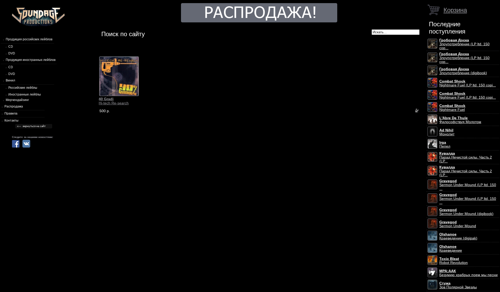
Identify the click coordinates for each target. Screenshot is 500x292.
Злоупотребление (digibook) (463, 71)
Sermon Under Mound (457, 224)
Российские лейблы (22, 88)
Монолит (446, 132)
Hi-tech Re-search (114, 101)
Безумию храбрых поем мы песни (468, 273)
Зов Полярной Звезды (458, 285)
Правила (10, 113)
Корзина (455, 10)
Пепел (444, 144)
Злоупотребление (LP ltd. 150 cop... (464, 44)
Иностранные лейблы (24, 94)
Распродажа (13, 106)
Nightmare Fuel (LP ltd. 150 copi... (467, 83)
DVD (11, 53)
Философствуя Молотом (460, 120)
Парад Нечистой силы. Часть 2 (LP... (465, 157)
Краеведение (450, 248)
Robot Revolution (453, 261)
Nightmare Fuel (452, 108)
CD (10, 46)
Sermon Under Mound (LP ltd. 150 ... (467, 185)
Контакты (11, 120)
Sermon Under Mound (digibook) (466, 212)
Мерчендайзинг (17, 100)
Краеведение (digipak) (458, 236)
